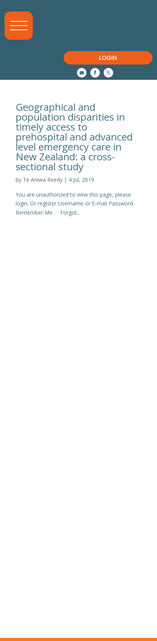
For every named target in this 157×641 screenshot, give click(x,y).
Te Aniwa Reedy (42, 179)
